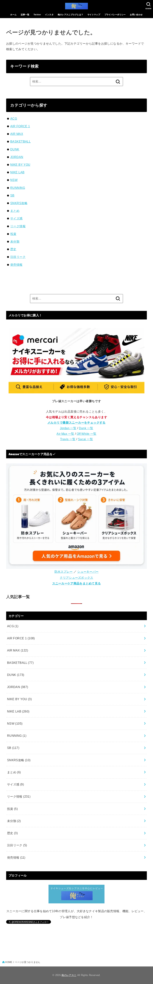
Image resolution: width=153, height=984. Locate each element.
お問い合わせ (136, 14)
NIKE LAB (17, 172)
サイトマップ (94, 14)
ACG (13, 118)
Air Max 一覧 (65, 433)
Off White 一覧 (86, 433)
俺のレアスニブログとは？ (70, 14)
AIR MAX (16, 133)
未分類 (14, 241)
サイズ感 (16, 218)
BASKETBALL (20, 141)
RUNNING (17, 187)
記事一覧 (25, 14)
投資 (13, 234)
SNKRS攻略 (18, 203)
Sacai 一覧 (85, 439)
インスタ (49, 14)
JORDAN (16, 157)
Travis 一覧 (68, 439)
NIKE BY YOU (20, 164)
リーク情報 (18, 226)
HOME (8, 962)
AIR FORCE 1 (20, 126)
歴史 (13, 249)
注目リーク (18, 256)
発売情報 (16, 264)
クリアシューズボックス (76, 577)
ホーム (13, 14)
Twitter (37, 14)
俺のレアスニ (68, 975)
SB (12, 195)
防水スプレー (63, 571)
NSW (14, 180)
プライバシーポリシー (115, 14)
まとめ (14, 210)
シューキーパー (88, 571)
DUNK (14, 149)
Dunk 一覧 (86, 428)
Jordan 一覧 (68, 428)
